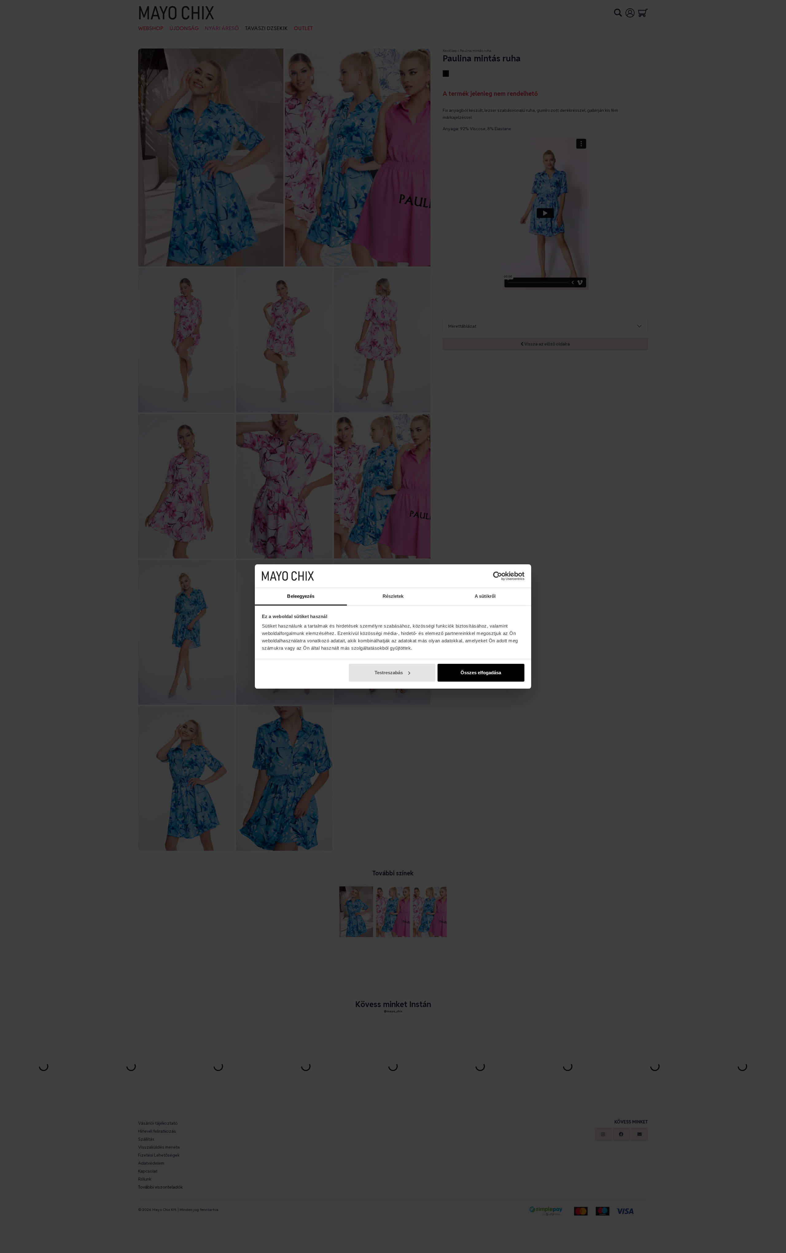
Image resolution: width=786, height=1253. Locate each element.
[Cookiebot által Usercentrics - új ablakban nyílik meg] (497, 576)
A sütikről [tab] (485, 596)
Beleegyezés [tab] (300, 596)
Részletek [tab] (393, 596)
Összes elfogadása (481, 672)
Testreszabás (389, 672)
